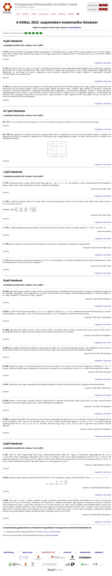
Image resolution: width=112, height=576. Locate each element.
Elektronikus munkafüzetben (49, 532)
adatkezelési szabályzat (91, 552)
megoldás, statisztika (102, 63)
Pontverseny (43, 14)
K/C (29, 33)
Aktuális (25, 14)
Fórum (53, 14)
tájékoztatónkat (51, 535)
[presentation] (12, 122)
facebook (67, 552)
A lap (18, 14)
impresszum (27, 552)
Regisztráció (103, 9)
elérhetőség (9, 552)
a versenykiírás (74, 27)
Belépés (103, 5)
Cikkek (33, 14)
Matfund (61, 14)
